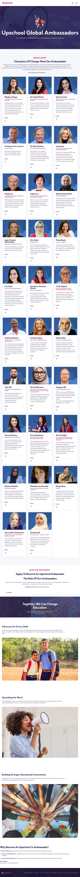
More (6, 118)
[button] (14, 118)
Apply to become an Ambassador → (37, 72)
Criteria (9, 592)
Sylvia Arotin (61, 97)
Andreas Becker (12, 338)
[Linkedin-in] (5, 121)
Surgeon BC (61, 387)
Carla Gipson (61, 286)
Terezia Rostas (11, 435)
